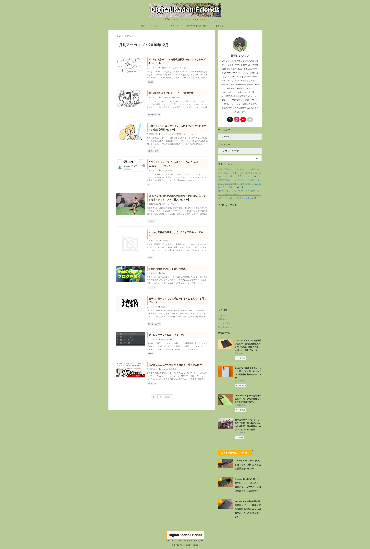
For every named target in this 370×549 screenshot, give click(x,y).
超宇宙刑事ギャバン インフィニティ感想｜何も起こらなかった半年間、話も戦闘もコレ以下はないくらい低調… (239, 172)
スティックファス (169, 204)
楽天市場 (172, 369)
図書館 (165, 240)
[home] (250, 119)
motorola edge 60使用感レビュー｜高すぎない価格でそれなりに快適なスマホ (248, 398)
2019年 (126, 36)
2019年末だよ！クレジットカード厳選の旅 (171, 92)
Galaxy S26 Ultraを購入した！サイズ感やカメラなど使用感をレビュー (248, 464)
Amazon (165, 369)
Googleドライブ (168, 170)
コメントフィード (226, 323)
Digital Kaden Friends (185, 535)
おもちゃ (219, 25)
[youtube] (243, 119)
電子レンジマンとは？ (150, 25)
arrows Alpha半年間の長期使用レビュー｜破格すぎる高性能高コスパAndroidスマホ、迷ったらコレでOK (248, 509)
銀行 (178, 97)
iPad (163, 273)
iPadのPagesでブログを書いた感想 (167, 268)
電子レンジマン (244, 176)
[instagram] (236, 119)
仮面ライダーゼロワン (181, 68)
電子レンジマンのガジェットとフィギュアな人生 (185, 540)
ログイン (222, 315)
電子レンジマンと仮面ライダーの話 (166, 335)
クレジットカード (168, 97)
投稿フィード (224, 319)
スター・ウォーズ (190, 134)
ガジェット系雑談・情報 (196, 25)
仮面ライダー (167, 68)
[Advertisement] (240, 259)
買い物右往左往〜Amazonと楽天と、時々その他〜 (175, 364)
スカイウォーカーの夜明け (172, 134)
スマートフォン (173, 25)
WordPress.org (225, 327)
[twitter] (230, 119)
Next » (168, 397)
